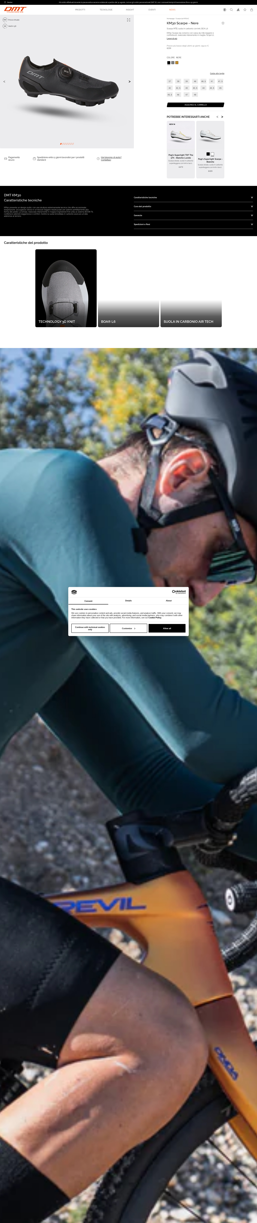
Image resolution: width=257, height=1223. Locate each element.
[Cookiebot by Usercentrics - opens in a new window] (174, 592)
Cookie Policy (154, 617)
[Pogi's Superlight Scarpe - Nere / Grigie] (208, 154)
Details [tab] (128, 600)
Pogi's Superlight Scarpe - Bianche (210, 160)
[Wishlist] (245, 9)
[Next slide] (130, 81)
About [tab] (169, 600)
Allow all (167, 628)
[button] (81, 9)
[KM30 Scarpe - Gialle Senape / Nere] (176, 62)
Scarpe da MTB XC (182, 18)
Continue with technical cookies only (90, 628)
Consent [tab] (88, 601)
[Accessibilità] (224, 9)
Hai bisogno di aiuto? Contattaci (111, 158)
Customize (127, 628)
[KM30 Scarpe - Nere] (168, 62)
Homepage (170, 18)
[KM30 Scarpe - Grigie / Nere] (172, 62)
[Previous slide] (4, 81)
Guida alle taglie (217, 73)
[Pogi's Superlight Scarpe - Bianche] (212, 154)
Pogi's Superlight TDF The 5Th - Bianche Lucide (181, 156)
